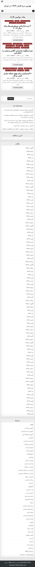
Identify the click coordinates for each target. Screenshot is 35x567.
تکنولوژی (30, 486)
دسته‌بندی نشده (29, 496)
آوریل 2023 (30, 239)
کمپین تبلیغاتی (9, 47)
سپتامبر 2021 (29, 300)
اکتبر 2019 (30, 375)
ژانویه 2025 (29, 209)
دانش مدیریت (29, 493)
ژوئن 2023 (30, 232)
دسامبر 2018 (29, 407)
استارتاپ (30, 437)
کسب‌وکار (30, 532)
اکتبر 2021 (30, 297)
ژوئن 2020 (30, 349)
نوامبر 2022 (29, 255)
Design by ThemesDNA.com (17, 565)
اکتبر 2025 (30, 180)
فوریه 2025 (30, 206)
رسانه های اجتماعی (28, 506)
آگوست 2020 (29, 342)
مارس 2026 (29, 164)
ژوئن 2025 (30, 193)
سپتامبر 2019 (29, 378)
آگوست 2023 (29, 226)
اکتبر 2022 (30, 258)
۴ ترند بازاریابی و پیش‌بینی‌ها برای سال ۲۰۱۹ (17, 26)
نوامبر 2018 (30, 410)
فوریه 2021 (30, 323)
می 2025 (30, 196)
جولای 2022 (29, 268)
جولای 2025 (29, 190)
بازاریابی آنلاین (19, 45)
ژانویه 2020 (29, 365)
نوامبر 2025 (29, 177)
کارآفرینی (30, 525)
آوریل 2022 (30, 278)
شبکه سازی (21, 70)
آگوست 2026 (29, 148)
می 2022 (30, 274)
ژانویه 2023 (29, 248)
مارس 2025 (29, 203)
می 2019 (30, 391)
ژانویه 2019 (30, 404)
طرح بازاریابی (29, 519)
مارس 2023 (29, 242)
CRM (31, 425)
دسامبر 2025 (29, 174)
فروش (14, 70)
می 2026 (30, 157)
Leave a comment (10, 30)
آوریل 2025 (30, 200)
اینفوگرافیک (30, 454)
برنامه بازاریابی (25, 47)
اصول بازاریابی (28, 68)
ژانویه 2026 (29, 170)
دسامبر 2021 (29, 290)
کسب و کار (17, 47)
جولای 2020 (29, 346)
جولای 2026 (29, 151)
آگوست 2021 (29, 303)
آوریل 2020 (30, 355)
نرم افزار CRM (29, 551)
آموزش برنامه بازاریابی (27, 431)
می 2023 (30, 235)
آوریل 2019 (30, 394)
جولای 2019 (30, 385)
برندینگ (27, 70)
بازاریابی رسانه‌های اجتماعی (10, 68)
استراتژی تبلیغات (7, 44)
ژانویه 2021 (30, 326)
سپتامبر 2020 (29, 339)
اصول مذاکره (29, 450)
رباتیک (31, 502)
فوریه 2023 (30, 245)
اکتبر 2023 (30, 219)
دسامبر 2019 (29, 368)
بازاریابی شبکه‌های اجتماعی (25, 473)
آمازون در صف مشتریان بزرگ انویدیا (23, 125)
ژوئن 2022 (30, 271)
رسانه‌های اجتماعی (28, 509)
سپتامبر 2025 (29, 183)
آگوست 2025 (29, 187)
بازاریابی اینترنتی (9, 21)
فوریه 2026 (30, 167)
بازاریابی (17, 21)
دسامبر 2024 (29, 213)
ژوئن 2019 (30, 388)
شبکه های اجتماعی (28, 515)
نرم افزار (30, 548)
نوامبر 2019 (30, 372)
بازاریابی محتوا (29, 476)
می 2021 (30, 313)
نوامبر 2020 (29, 333)
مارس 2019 (30, 397)
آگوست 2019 (29, 381)
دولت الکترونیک (29, 499)
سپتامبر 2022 (29, 261)
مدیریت (31, 538)
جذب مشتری (13, 23)
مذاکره (31, 541)
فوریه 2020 (30, 362)
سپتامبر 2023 (29, 222)
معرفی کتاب (30, 545)
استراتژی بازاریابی (25, 21)
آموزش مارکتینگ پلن (27, 434)
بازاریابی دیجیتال (21, 23)
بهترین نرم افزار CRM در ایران (17, 5)
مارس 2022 (29, 281)
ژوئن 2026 (30, 154)
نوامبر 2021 (30, 294)
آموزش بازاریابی (28, 44)
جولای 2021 (30, 307)
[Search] (33, 11)
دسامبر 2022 (29, 252)
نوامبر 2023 (29, 216)
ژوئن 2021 (30, 310)
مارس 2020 (29, 359)
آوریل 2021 (30, 316)
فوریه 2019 (30, 401)
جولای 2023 (29, 229)
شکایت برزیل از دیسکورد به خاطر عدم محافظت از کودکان (17, 129)
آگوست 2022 (29, 264)
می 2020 (30, 352)
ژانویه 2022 (29, 287)
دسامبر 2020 (29, 329)
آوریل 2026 (30, 161)
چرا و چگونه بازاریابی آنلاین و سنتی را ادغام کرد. (17, 51)
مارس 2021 (30, 320)
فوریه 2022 (30, 284)
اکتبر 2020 (30, 336)
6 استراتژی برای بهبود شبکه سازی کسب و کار (18, 74)
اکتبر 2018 (30, 414)
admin (27, 30)
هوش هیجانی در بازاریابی (26, 554)
